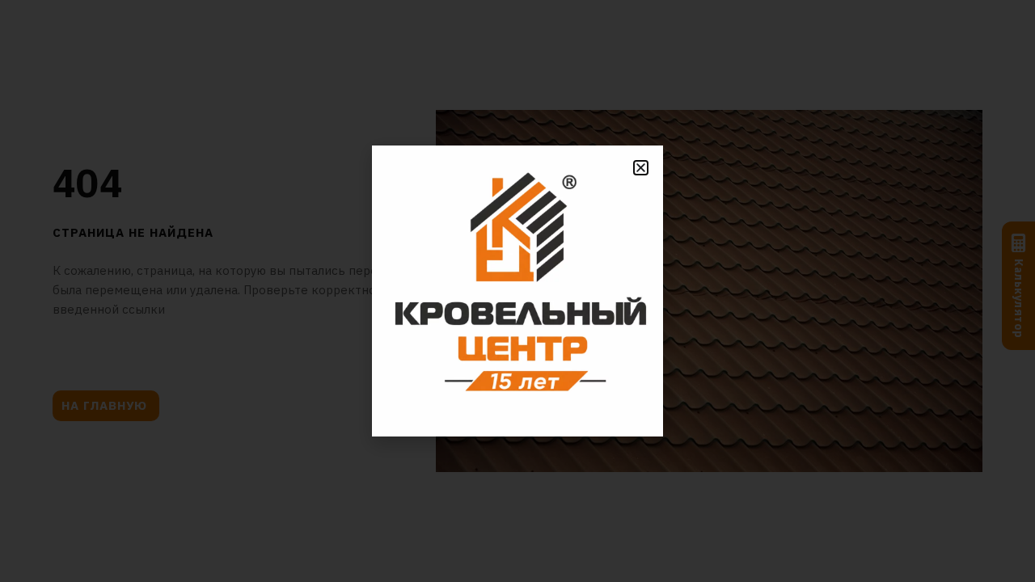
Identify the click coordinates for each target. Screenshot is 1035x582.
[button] (641, 168)
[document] (517, 291)
